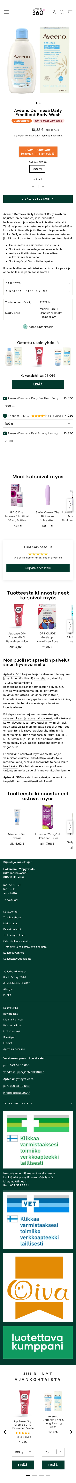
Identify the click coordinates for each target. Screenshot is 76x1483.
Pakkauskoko (38, 162)
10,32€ (53, 1431)
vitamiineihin (52, 730)
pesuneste (26, 218)
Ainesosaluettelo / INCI (27, 291)
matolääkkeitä (12, 761)
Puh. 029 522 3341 (16, 1185)
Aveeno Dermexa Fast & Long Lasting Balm (35, 433)
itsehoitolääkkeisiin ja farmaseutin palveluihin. (33, 686)
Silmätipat (9, 1037)
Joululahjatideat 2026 (16, 983)
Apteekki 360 (12, 674)
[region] (38, 1431)
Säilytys (13, 283)
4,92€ (23, 1441)
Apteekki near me (14, 1049)
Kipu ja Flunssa (13, 1019)
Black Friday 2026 (14, 977)
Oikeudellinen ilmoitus (17, 941)
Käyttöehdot (11, 911)
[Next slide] (71, 1432)
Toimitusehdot (12, 917)
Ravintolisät (10, 1013)
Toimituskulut (32, 135)
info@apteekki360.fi (16, 1092)
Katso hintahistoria (41, 326)
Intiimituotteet (11, 1031)
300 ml (37, 168)
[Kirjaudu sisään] (53, 12)
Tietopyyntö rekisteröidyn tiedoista (25, 946)
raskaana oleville (49, 742)
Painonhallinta (12, 1025)
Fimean (32, 1177)
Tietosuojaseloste (14, 935)
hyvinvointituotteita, (16, 694)
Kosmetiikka (10, 1007)
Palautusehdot (12, 929)
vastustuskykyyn (14, 742)
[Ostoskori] (69, 12)
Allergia (8, 989)
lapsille (32, 742)
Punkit (7, 995)
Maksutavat (10, 923)
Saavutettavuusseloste (17, 958)
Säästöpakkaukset (14, 971)
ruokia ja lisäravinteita (38, 761)
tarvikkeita (10, 766)
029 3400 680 (20, 1085)
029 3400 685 (19, 1065)
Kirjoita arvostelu (38, 568)
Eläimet (7, 1043)
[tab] (28, 1475)
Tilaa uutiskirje (18, 1103)
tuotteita (40, 678)
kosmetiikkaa (12, 699)
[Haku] (61, 12)
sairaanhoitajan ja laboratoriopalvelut (27, 718)
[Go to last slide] (5, 1432)
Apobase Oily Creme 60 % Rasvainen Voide (19, 415)
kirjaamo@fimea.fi (15, 1181)
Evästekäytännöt (13, 952)
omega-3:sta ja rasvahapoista (23, 730)
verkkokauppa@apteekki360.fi (23, 1072)
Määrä (38, 179)
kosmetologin (49, 714)
